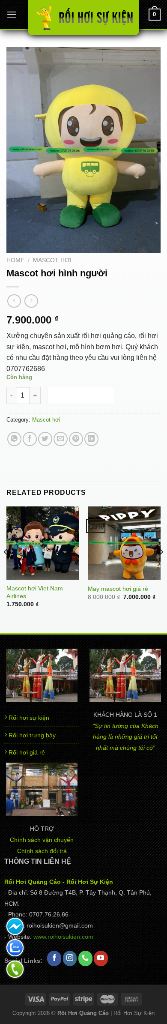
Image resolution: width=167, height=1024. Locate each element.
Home (15, 260)
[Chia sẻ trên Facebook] (30, 439)
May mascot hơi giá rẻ (118, 589)
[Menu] (11, 14)
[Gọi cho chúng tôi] (85, 958)
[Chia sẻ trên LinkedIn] (91, 439)
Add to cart (81, 395)
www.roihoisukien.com (63, 937)
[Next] (161, 569)
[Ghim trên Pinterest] (76, 439)
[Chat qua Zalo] (15, 947)
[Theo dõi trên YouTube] (101, 958)
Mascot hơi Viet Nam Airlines (34, 592)
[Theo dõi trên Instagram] (70, 958)
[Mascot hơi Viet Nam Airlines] (42, 542)
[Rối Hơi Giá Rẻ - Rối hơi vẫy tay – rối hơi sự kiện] (83, 17)
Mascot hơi (52, 260)
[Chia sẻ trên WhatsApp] (14, 439)
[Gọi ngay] (15, 969)
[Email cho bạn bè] (61, 439)
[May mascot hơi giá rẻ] (124, 542)
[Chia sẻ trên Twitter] (45, 439)
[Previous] (6, 569)
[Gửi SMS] (15, 926)
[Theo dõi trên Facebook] (54, 958)
